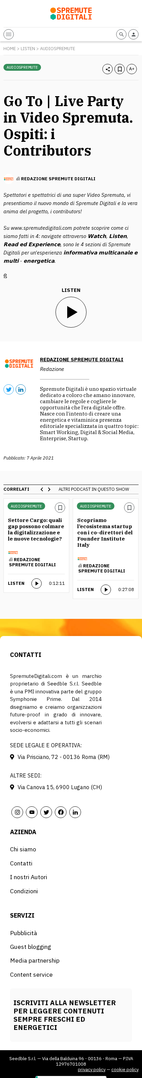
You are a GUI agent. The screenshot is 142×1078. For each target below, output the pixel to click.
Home (9, 49)
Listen (28, 49)
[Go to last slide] (42, 489)
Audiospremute (57, 49)
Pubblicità (23, 933)
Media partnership (35, 960)
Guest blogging (30, 947)
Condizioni (24, 891)
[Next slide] (49, 489)
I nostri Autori (28, 877)
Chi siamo (23, 849)
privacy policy (91, 1070)
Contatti (21, 863)
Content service (31, 974)
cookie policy (125, 1070)
